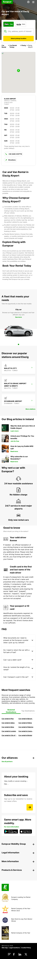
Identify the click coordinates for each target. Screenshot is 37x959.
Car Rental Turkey (13, 46)
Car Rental (4, 46)
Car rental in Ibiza (8, 727)
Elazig (23, 45)
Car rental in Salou (8, 723)
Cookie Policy (26, 947)
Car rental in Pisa (8, 718)
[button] (18, 70)
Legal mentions (14, 947)
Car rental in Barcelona (26, 718)
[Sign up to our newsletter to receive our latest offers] (30, 807)
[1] (18, 344)
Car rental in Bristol (25, 735)
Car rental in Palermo (25, 727)
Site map (5, 947)
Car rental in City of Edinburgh (9, 735)
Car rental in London (9, 731)
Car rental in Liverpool (26, 731)
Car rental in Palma (25, 723)
